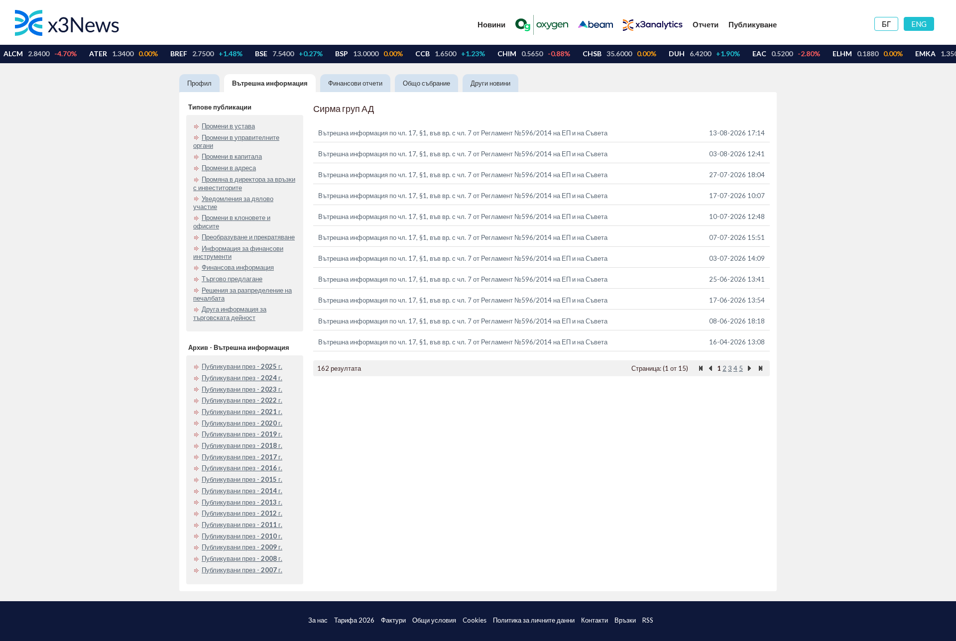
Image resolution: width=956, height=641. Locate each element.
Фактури (393, 620)
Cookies (474, 620)
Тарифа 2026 (354, 620)
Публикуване (752, 24)
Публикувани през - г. (242, 366)
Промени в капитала (232, 156)
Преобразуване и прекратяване (248, 237)
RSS (647, 620)
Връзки (625, 620)
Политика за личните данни (534, 620)
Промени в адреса (229, 168)
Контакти (594, 620)
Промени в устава (228, 126)
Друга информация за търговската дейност (229, 313)
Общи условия (434, 620)
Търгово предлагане (232, 279)
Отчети (705, 24)
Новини (491, 24)
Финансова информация (238, 267)
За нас (318, 620)
